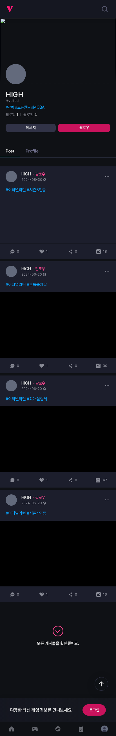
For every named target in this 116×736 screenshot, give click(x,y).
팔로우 (84, 127)
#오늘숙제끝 (37, 284)
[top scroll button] (101, 684)
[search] (105, 9)
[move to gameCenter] (34, 729)
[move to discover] (58, 729)
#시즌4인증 (36, 513)
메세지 (31, 127)
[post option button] (107, 176)
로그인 (94, 710)
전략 (11, 107)
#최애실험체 (37, 399)
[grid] (58, 384)
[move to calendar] (81, 729)
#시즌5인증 (36, 189)
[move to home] (11, 729)
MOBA (38, 107)
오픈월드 (23, 107)
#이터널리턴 (16, 189)
